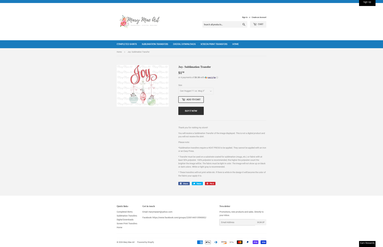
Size (180, 85)
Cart (260, 24)
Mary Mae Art (128, 242)
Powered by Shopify (145, 242)
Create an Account (259, 17)
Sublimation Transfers (155, 44)
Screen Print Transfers (214, 44)
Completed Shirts (127, 44)
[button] (222, 77)
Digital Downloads (184, 44)
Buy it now (191, 111)
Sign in (245, 17)
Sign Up (260, 222)
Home (235, 44)
